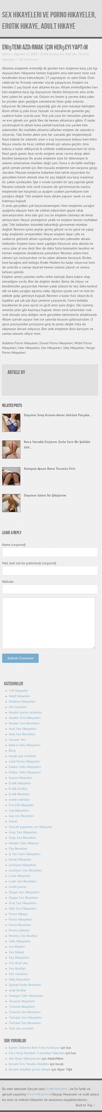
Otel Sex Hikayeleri (23, 908)
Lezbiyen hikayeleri (22, 865)
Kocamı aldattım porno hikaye (30, 1069)
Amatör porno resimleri (25, 712)
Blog (12, 750)
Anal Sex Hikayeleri (23, 729)
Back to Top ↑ (85, 1105)
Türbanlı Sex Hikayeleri (25, 1017)
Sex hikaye (16, 952)
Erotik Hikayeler (20, 783)
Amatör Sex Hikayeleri (25, 718)
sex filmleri (17, 947)
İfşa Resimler (18, 848)
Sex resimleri (18, 974)
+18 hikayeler (18, 690)
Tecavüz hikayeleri (22, 1001)
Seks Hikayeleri (20, 941)
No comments (28, 60)
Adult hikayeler (19, 696)
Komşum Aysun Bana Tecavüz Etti (49, 468)
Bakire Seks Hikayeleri (24, 745)
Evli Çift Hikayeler (21, 805)
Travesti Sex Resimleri (25, 1012)
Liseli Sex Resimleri (23, 881)
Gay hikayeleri (19, 810)
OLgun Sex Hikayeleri (24, 892)
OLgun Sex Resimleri (23, 897)
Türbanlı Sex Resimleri (25, 1023)
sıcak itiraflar (17, 990)
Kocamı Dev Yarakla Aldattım (29, 1064)
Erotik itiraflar (49, 54)
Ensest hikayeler (38, 1094)
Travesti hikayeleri (22, 1006)
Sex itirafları (17, 968)
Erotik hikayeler (57, 1089)
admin (6, 54)
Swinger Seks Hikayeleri (26, 996)
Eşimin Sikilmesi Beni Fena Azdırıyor (34, 1047)
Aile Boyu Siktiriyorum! (25, 1058)
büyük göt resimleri (22, 756)
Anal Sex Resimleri (22, 734)
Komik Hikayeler (20, 859)
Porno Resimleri (20, 925)
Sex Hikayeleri (19, 957)
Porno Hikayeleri (20, 919)
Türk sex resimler (21, 1028)
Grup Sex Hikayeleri (23, 832)
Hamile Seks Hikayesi (24, 843)
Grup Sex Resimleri (22, 838)
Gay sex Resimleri (21, 816)
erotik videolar (19, 799)
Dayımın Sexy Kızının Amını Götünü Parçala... (57, 415)
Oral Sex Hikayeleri (23, 903)
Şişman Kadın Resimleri (25, 985)
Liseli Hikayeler (20, 876)
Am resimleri (18, 707)
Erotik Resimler (19, 794)
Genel (13, 821)
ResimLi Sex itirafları (23, 936)
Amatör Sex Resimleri (24, 723)
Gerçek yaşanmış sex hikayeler (31, 827)
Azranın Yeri (17, 739)
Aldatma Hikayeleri (22, 701)
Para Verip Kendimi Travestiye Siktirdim (37, 1053)
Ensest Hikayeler (20, 778)
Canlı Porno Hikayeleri (24, 761)
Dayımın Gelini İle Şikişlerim (45, 495)
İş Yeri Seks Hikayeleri (24, 854)
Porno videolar (19, 930)
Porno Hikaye (18, 914)
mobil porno (17, 887)
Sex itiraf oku (68, 54)
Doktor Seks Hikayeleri (25, 767)
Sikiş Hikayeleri (19, 979)
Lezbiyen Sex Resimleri (25, 870)
